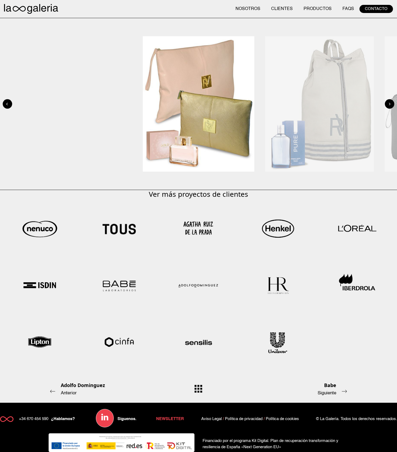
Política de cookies (282, 419)
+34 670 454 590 (33, 419)
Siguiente (327, 388)
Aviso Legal (211, 419)
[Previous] (7, 104)
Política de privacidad (244, 419)
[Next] (389, 104)
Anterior (83, 388)
